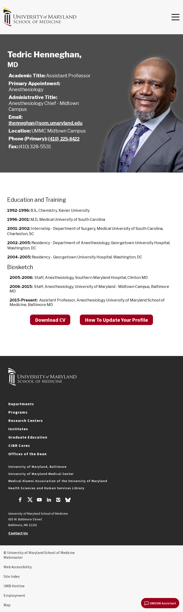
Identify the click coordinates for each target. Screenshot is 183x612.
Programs (18, 412)
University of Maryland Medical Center (41, 474)
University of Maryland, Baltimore (37, 466)
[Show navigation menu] (175, 17)
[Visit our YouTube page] (39, 500)
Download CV (50, 319)
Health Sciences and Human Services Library (46, 488)
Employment (14, 595)
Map (7, 604)
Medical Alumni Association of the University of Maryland (57, 481)
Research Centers (25, 420)
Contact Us (18, 533)
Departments (21, 403)
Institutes (18, 428)
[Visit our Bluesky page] (68, 501)
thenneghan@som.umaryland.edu (45, 123)
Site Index (12, 576)
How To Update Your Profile (116, 319)
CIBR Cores (19, 445)
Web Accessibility (18, 566)
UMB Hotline (14, 585)
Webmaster (13, 557)
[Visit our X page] (29, 500)
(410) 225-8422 (63, 138)
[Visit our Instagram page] (58, 500)
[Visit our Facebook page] (20, 500)
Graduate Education (27, 437)
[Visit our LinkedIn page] (48, 500)
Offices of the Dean (27, 453)
